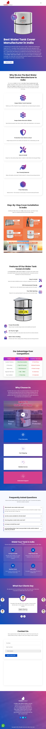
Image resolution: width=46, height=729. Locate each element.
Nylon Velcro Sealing (14, 336)
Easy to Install (33, 279)
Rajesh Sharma (23, 609)
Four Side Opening (32, 291)
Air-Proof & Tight (13, 331)
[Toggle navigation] (40, 3)
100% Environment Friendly (29, 285)
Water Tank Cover (31, 727)
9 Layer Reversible (14, 325)
